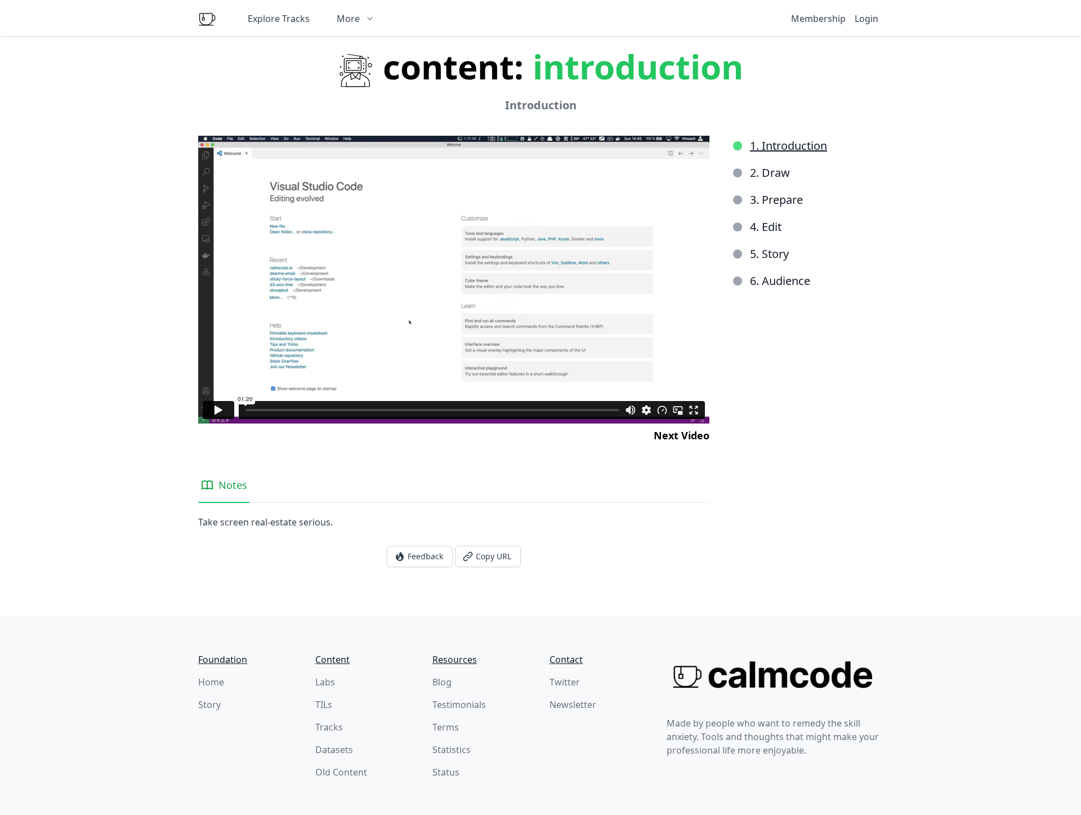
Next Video (681, 435)
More (348, 18)
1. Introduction (788, 145)
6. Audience (780, 280)
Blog (442, 682)
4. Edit (765, 226)
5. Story (769, 253)
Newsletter (573, 704)
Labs (325, 682)
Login (866, 18)
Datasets (334, 749)
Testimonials (459, 704)
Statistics (451, 749)
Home (211, 682)
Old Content (341, 772)
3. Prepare (776, 199)
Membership (818, 18)
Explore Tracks (279, 18)
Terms (445, 727)
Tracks (329, 727)
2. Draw (770, 172)
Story (209, 704)
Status (445, 772)
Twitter (565, 682)
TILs (323, 704)
